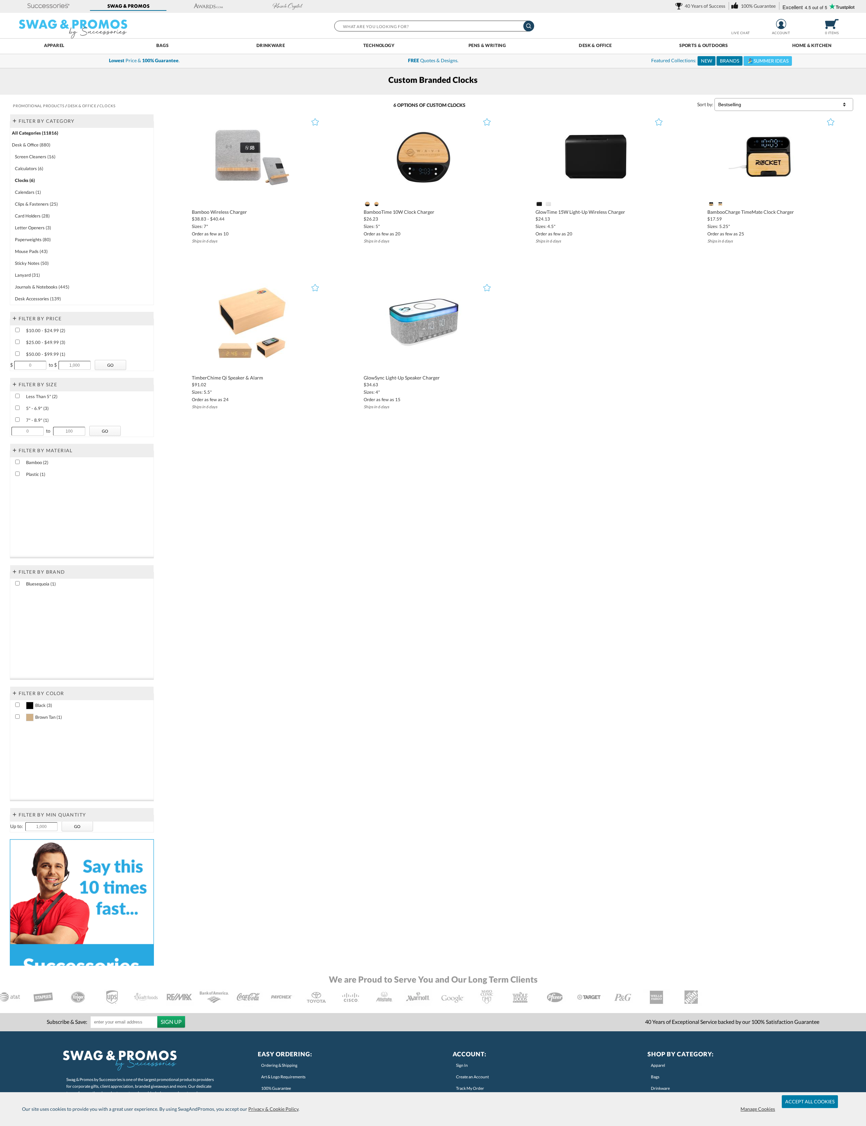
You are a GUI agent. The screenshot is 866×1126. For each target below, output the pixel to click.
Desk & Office (595, 45)
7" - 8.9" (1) (37, 420)
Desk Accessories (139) (38, 298)
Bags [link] (655, 1076)
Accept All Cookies (810, 1101)
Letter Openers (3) (33, 227)
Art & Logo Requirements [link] (283, 1076)
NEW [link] (706, 61)
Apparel (54, 45)
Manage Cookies (757, 1109)
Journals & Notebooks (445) (42, 287)
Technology (378, 45)
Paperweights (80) (33, 239)
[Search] (528, 26)
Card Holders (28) (32, 216)
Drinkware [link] (660, 1088)
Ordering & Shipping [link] (279, 1065)
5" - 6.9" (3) (37, 408)
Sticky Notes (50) (32, 263)
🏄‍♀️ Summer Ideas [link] (768, 61)
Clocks (456, 105)
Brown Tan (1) (48, 717)
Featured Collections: (720, 61)
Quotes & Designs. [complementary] (433, 60)
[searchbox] (433, 26)
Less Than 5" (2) (42, 396)
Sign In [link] (462, 1065)
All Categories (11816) (35, 133)
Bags (162, 45)
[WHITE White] (376, 204)
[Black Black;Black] (367, 204)
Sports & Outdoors (703, 45)
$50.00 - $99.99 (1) (45, 354)
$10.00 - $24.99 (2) (45, 330)
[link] (701, 6)
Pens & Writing (487, 45)
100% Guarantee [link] (276, 1088)
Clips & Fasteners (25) (36, 204)
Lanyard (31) (27, 275)
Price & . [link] (144, 60)
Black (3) (43, 705)
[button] (48, 6)
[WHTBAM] (720, 204)
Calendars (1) (28, 192)
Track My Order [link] (470, 1088)
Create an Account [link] (472, 1076)
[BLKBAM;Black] (710, 204)
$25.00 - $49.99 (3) (45, 342)
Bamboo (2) (37, 462)
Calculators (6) (29, 168)
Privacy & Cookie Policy (273, 1109)
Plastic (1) (35, 474)
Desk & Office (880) (31, 144)
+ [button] (15, 120)
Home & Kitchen (811, 45)
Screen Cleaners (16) (35, 156)
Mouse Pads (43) (31, 251)
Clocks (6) (25, 180)
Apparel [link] (658, 1065)
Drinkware (270, 45)
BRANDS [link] (729, 61)
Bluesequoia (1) (41, 584)
